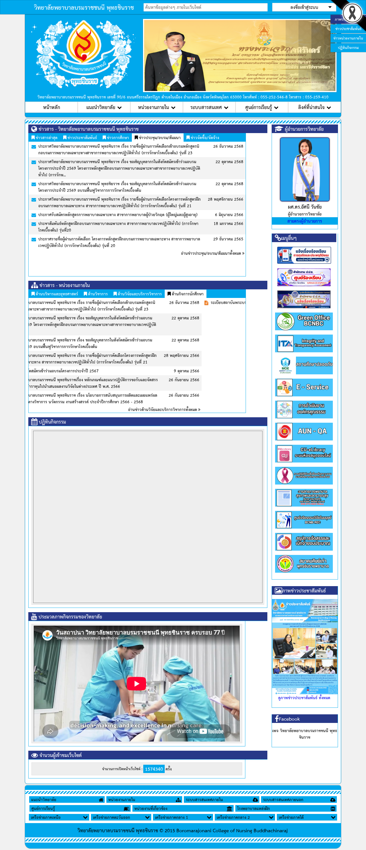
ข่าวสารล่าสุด (46, 137)
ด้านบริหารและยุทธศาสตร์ (56, 293)
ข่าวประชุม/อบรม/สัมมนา (159, 137)
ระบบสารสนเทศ (206, 107)
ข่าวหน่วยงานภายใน (348, 38)
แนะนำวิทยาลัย (100, 107)
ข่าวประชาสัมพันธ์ (81, 137)
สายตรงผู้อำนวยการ (304, 220)
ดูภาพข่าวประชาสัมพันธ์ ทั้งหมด (304, 697)
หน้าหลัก (51, 107)
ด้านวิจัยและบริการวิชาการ (139, 293)
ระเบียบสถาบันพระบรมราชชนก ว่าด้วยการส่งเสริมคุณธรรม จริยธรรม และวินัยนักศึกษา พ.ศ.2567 (117, 302)
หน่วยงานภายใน (153, 107)
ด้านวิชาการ (97, 293)
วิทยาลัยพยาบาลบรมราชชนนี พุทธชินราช (84, 7)
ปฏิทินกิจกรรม (348, 47)
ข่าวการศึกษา (117, 137)
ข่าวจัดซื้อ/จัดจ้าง (204, 137)
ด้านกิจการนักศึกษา (187, 293)
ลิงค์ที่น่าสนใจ (311, 107)
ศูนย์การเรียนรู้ (258, 107)
